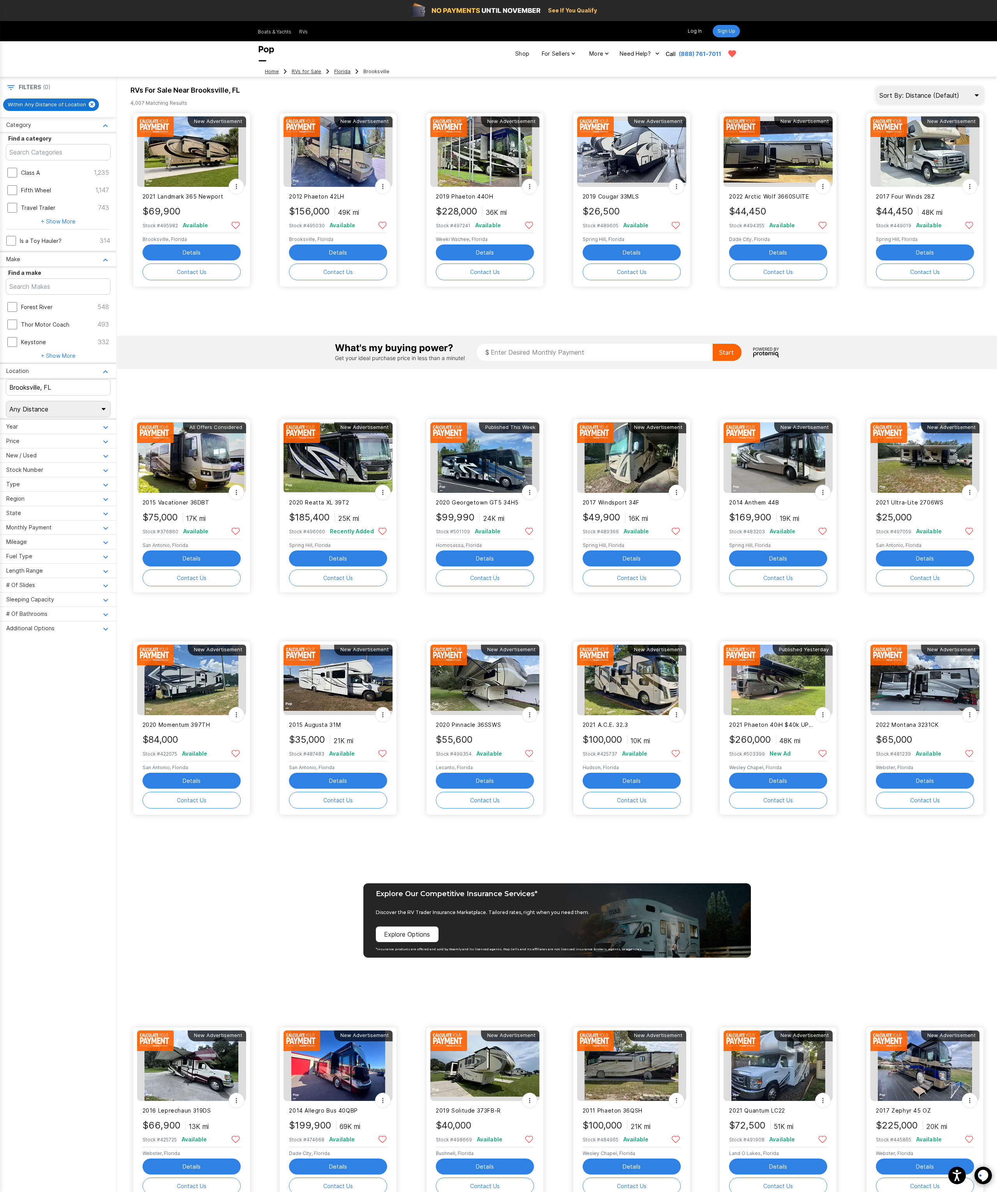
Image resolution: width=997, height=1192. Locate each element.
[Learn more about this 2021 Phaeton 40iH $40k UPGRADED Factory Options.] (778, 680)
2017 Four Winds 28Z (905, 196)
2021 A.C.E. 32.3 (605, 724)
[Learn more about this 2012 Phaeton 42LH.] (338, 151)
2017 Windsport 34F (611, 502)
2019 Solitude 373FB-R (468, 1110)
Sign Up (726, 31)
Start (726, 352)
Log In (695, 31)
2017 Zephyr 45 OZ (903, 1110)
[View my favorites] (732, 54)
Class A (30, 172)
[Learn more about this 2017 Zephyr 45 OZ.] (924, 1065)
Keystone (33, 342)
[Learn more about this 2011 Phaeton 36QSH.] (631, 1065)
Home (272, 71)
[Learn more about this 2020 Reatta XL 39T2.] (338, 457)
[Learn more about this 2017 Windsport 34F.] (631, 457)
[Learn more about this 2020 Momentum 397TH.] (191, 680)
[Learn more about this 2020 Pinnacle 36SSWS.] (484, 680)
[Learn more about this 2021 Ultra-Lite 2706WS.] (924, 457)
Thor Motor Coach (45, 324)
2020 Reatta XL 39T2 (319, 502)
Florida (342, 71)
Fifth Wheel (36, 190)
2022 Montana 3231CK (907, 724)
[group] (51, 104)
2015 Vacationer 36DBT (176, 502)
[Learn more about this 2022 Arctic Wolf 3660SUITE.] (778, 151)
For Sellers (556, 53)
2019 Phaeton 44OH (464, 196)
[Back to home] (266, 53)
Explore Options (407, 934)
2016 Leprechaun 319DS (177, 1110)
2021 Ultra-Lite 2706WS (910, 502)
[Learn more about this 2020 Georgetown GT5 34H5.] (484, 457)
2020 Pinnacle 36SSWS (468, 724)
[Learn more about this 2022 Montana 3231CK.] (924, 680)
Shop (522, 53)
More (596, 53)
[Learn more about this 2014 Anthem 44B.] (778, 457)
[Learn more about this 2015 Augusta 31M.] (338, 680)
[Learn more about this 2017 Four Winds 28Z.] (924, 151)
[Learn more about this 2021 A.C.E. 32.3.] (631, 680)
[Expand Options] (236, 186)
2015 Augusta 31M (315, 724)
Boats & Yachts (274, 32)
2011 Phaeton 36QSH (613, 1110)
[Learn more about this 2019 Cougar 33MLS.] (631, 151)
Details (192, 252)
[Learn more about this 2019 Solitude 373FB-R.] (484, 1065)
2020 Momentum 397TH (176, 724)
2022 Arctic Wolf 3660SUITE (769, 196)
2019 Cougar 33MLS (611, 196)
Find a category (29, 138)
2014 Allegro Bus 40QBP (323, 1110)
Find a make (24, 272)
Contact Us (191, 272)
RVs (303, 32)
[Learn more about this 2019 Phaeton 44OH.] (484, 151)
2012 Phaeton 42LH (316, 196)
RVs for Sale (306, 71)
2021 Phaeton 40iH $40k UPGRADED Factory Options (773, 724)
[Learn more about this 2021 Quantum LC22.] (778, 1065)
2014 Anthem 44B (754, 502)
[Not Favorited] (236, 225)
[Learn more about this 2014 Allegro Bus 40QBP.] (338, 1065)
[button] (957, 1175)
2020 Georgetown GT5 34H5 (477, 502)
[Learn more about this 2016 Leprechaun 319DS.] (191, 1065)
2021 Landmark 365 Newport (183, 196)
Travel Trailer (38, 207)
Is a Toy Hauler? (41, 240)
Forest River (37, 307)
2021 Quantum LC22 (757, 1110)
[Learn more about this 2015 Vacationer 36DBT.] (191, 457)
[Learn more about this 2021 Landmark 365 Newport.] (191, 151)
